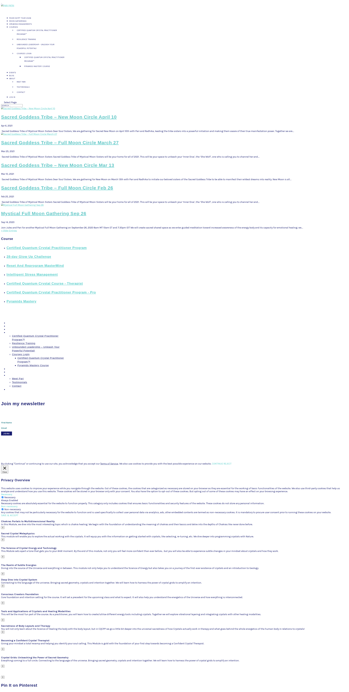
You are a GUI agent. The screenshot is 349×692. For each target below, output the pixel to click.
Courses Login (24, 53)
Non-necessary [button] (9, 506)
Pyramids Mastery (21, 301)
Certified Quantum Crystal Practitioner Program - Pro (51, 292)
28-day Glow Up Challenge (29, 256)
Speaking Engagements (20, 24)
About (10, 375)
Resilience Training (26, 39)
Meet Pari (21, 82)
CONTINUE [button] (217, 463)
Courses (13, 27)
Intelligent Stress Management (32, 274)
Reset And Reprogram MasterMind (35, 265)
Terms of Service (109, 463)
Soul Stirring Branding (47, 450)
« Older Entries (9, 230)
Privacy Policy (121, 450)
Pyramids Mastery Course (37, 66)
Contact (21, 92)
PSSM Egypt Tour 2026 (21, 323)
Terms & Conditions (103, 450)
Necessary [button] (6, 494)
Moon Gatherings (17, 326)
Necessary (9, 497)
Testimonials (23, 87)
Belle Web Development (81, 450)
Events (11, 368)
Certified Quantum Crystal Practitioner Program (47, 248)
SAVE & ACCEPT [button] (9, 515)
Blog (9, 372)
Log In (12, 97)
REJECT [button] (227, 463)
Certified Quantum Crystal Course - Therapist (45, 283)
